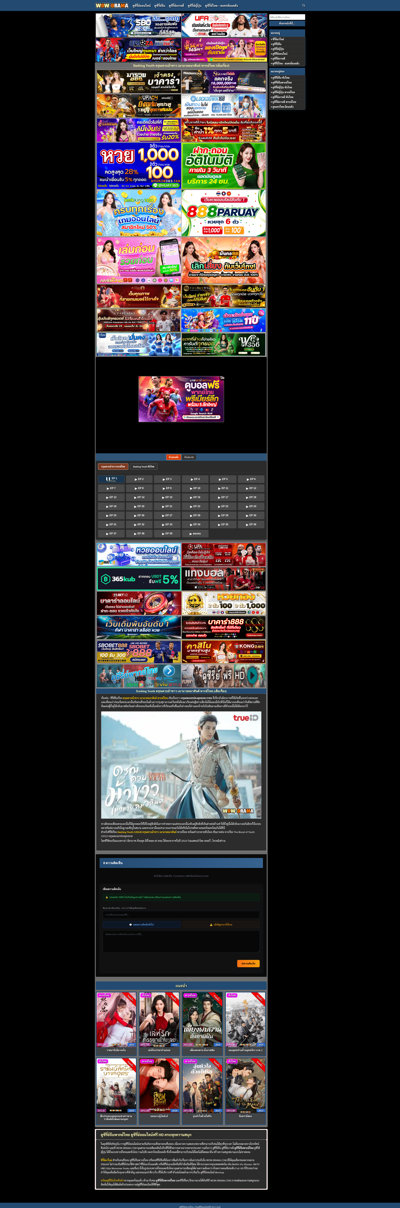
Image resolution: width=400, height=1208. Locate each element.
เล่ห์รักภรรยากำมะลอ (159, 1050)
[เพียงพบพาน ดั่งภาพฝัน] (202, 1019)
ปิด (222, 378)
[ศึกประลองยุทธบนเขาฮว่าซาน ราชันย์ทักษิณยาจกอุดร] (116, 1085)
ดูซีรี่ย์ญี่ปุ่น (194, 5)
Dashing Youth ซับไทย (143, 466)
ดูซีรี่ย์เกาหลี (176, 5)
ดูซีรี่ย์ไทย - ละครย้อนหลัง (285, 63)
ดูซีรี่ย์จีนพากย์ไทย (139, 1160)
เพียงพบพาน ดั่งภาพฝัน (202, 1050)
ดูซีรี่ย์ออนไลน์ (142, 5)
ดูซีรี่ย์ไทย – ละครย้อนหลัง (221, 5)
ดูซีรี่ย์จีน (159, 5)
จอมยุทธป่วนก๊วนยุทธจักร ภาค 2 (245, 1050)
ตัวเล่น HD (189, 457)
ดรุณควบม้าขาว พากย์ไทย (113, 466)
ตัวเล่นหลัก (174, 457)
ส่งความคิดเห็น (248, 963)
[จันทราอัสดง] (245, 1085)
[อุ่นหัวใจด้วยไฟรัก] (202, 1085)
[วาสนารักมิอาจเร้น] (116, 1019)
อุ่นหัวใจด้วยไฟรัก (202, 1116)
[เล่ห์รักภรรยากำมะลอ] (159, 1019)
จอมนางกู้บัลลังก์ (159, 1116)
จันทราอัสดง (245, 1116)
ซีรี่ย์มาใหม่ (278, 39)
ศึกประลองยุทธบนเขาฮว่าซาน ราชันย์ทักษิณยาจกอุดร (116, 1118)
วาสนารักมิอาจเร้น (116, 1050)
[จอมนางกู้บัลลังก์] (159, 1085)
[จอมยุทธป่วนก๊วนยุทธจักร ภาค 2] (245, 1019)
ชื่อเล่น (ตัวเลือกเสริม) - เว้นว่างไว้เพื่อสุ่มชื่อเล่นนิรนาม (124, 908)
